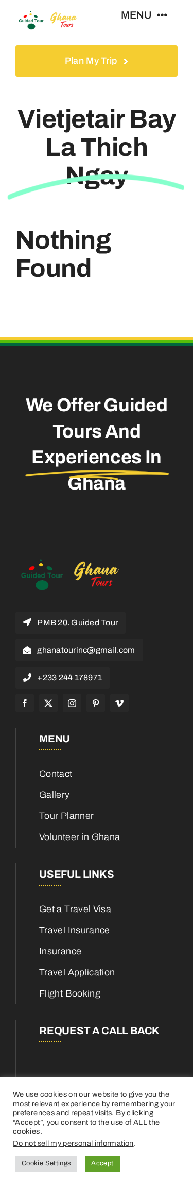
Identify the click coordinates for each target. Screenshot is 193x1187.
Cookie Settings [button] (46, 1163)
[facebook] (24, 703)
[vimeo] (119, 703)
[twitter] (48, 703)
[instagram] (72, 703)
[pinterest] (95, 703)
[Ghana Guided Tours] (52, 15)
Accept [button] (102, 1163)
